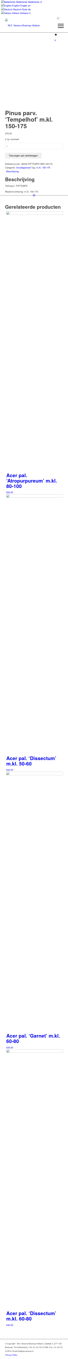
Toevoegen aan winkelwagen (23, 155)
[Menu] (58, 26)
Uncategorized (23, 167)
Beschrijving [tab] (12, 171)
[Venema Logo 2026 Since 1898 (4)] (28, 25)
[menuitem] (58, 26)
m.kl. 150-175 (43, 167)
